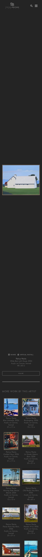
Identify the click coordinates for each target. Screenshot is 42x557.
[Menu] (36, 6)
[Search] (31, 6)
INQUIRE (21, 373)
